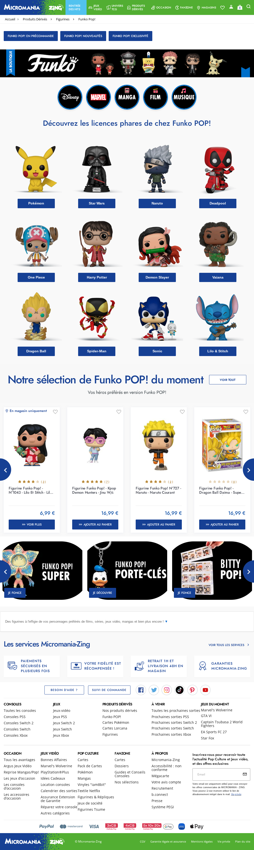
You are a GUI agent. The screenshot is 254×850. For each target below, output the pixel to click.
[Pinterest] (192, 690)
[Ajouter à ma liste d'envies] (55, 412)
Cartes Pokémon (115, 722)
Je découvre (102, 593)
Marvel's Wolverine (216, 710)
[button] (76, 7)
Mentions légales (202, 841)
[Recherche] (249, 7)
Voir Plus (34, 524)
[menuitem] (76, 7)
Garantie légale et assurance (168, 841)
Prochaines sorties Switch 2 (174, 722)
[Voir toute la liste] (222, 7)
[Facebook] (141, 690)
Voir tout (227, 380)
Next (248, 469)
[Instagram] (166, 690)
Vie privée (224, 841)
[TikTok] (179, 690)
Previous (5, 469)
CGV (142, 841)
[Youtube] (205, 690)
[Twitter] (154, 690)
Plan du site (242, 841)
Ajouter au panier (98, 524)
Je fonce (15, 593)
